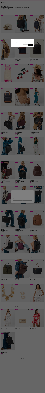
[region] (22, 43)
